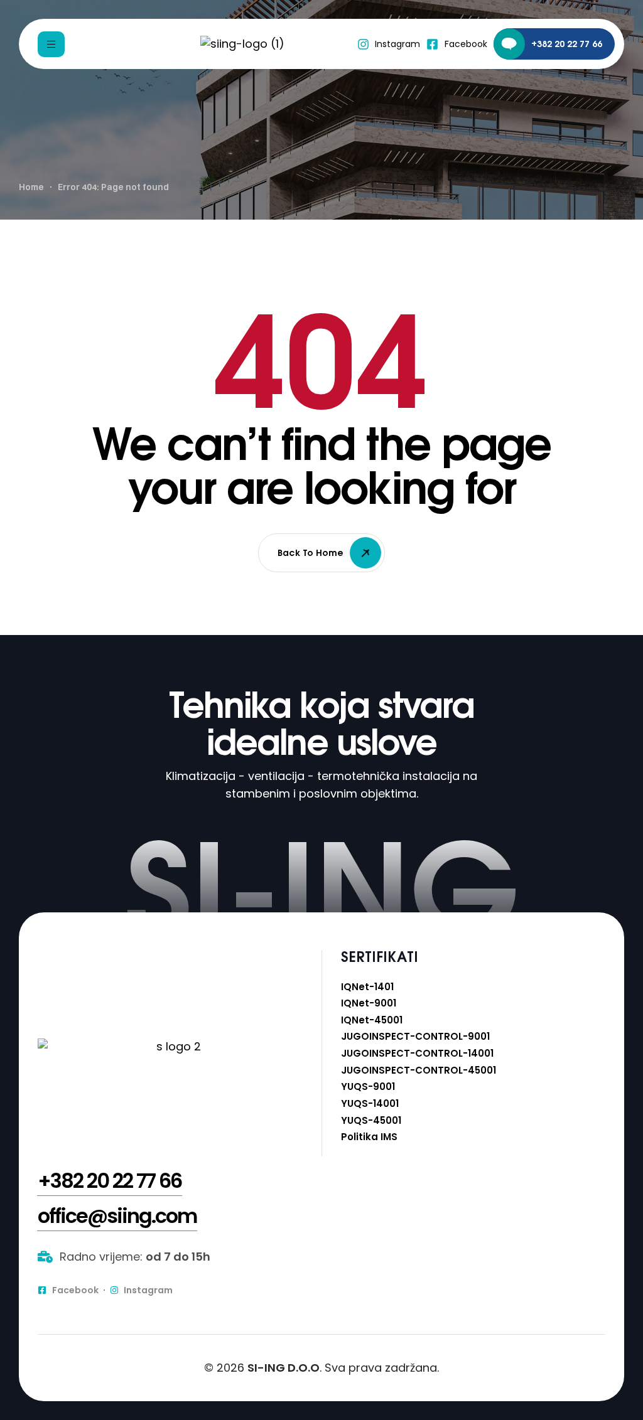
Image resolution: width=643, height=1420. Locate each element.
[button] (109, 1181)
